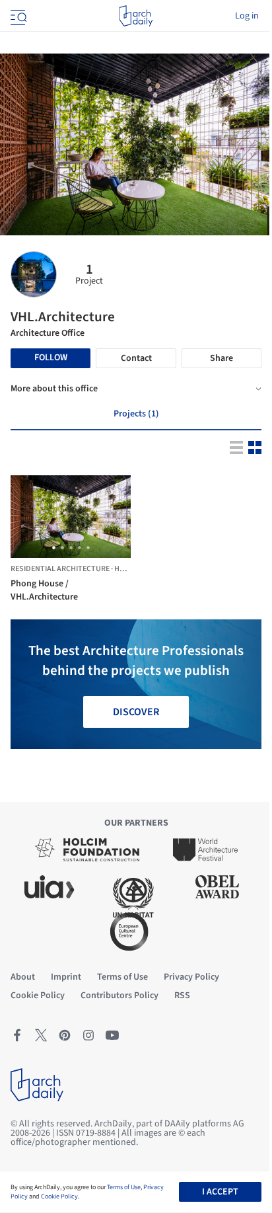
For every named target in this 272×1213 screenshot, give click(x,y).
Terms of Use (124, 1187)
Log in (247, 15)
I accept (220, 1191)
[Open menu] (17, 16)
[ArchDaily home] (136, 15)
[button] (53, 547)
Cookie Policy (59, 1196)
